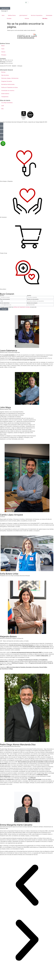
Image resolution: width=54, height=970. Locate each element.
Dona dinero (3, 289)
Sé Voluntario (3, 217)
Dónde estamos (5, 93)
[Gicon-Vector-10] (1, 131)
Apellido (29, 295)
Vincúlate (9, 18)
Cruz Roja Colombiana (7, 102)
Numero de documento (33, 299)
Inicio (3, 15)
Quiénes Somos (12, 15)
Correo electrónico (4, 302)
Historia (3, 51)
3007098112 (9, 61)
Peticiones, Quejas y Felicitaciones (9, 78)
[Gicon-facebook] (1, 138)
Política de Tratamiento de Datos (9, 87)
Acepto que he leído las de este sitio (18, 307)
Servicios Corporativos (36, 15)
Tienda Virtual (3, 253)
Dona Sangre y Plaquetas (6, 181)
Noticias (27, 18)
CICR (2, 105)
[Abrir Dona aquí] (7, 11)
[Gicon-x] (1, 135)
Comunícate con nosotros (7, 90)
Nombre (2, 295)
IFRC (2, 108)
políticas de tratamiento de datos (21, 307)
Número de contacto (32, 302)
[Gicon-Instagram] (1, 128)
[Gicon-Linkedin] (1, 124)
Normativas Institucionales (7, 84)
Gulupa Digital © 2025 (41, 122)
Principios (3, 55)
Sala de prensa (5, 75)
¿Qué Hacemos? (23, 15)
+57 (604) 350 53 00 (7, 60)
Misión (3, 45)
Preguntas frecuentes (6, 81)
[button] (27, 885)
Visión (2, 48)
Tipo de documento (5, 299)
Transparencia (4, 96)
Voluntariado (49, 15)
